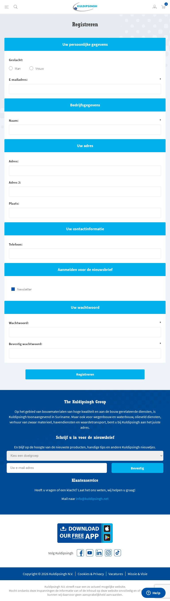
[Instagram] (108, 553)
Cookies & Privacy (91, 574)
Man (18, 68)
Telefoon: (16, 244)
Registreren (85, 374)
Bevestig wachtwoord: (25, 344)
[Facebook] (80, 553)
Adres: (14, 161)
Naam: (14, 120)
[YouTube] (90, 553)
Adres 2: (15, 182)
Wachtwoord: (19, 323)
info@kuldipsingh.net (92, 498)
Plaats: (14, 203)
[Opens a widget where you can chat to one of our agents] (153, 593)
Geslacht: (16, 60)
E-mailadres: (18, 79)
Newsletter (24, 289)
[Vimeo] (99, 553)
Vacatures (115, 574)
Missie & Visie (137, 574)
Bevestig (137, 468)
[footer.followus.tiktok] (117, 553)
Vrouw (39, 68)
